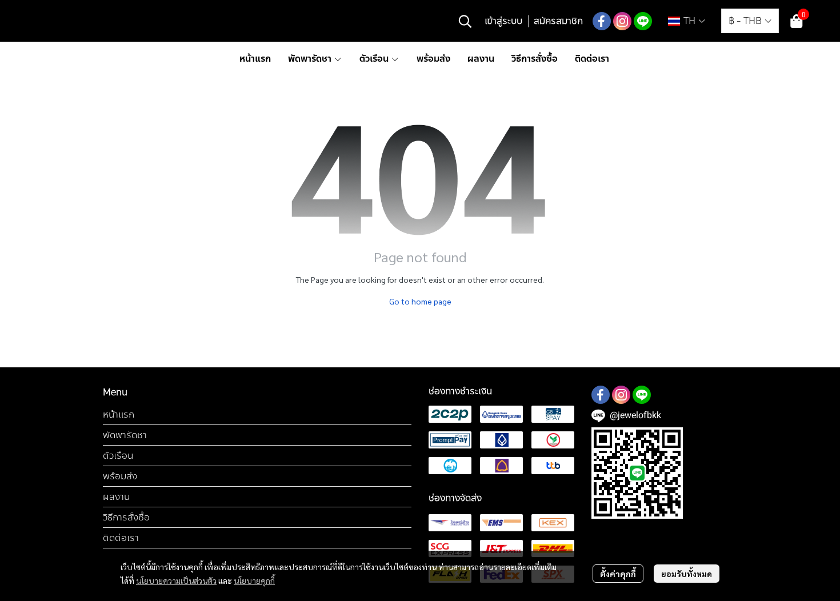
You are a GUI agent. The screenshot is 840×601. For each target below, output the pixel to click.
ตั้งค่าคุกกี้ (618, 573)
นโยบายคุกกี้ (254, 580)
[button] (465, 21)
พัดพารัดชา (125, 435)
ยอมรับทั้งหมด (686, 573)
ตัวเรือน (118, 455)
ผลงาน (116, 497)
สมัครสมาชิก (558, 21)
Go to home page (420, 301)
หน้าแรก (118, 414)
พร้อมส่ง (120, 476)
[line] (643, 21)
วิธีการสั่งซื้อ (126, 517)
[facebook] (602, 21)
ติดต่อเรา (121, 538)
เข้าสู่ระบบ (503, 21)
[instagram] (622, 21)
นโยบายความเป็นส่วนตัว (176, 580)
